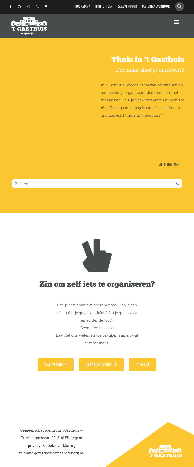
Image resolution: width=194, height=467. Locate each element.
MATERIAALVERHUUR (156, 6)
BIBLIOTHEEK (104, 6)
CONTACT (143, 364)
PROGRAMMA (82, 6)
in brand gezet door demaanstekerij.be (51, 453)
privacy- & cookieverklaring (51, 445)
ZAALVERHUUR (127, 6)
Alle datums (169, 164)
